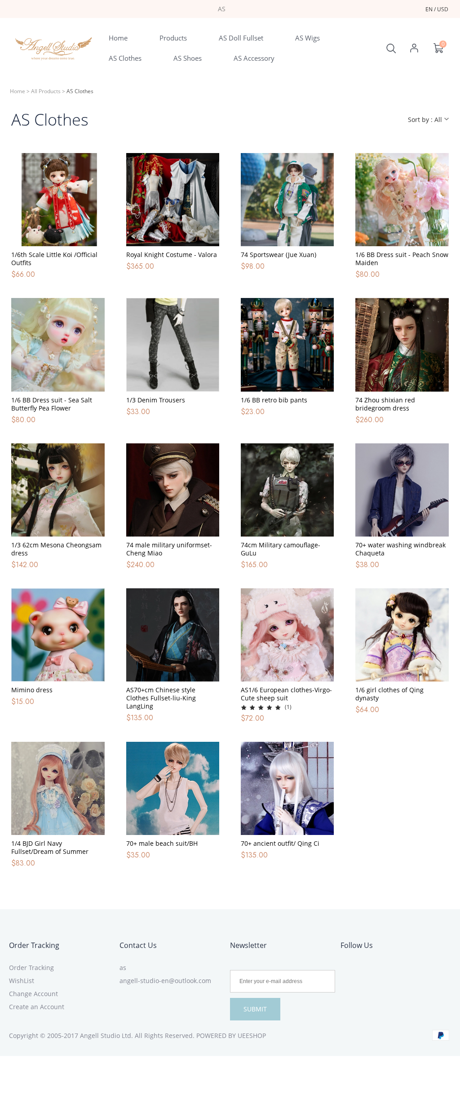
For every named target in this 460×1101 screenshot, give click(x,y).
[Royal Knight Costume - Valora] (172, 199)
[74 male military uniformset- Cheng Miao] (172, 490)
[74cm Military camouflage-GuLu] (287, 490)
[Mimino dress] (57, 634)
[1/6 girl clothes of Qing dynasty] (401, 634)
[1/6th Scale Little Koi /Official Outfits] (57, 199)
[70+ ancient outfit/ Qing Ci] (287, 788)
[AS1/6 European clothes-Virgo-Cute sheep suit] (287, 634)
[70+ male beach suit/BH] (172, 788)
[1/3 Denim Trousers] (172, 344)
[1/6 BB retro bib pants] (287, 344)
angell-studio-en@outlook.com (165, 980)
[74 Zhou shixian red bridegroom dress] (401, 344)
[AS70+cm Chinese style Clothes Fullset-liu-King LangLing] (172, 634)
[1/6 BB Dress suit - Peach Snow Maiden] (401, 199)
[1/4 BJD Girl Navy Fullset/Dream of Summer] (57, 788)
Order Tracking (34, 945)
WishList (21, 980)
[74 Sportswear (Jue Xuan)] (287, 199)
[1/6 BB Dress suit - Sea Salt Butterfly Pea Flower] (57, 344)
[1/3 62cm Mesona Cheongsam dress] (57, 490)
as (122, 967)
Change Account (33, 993)
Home (17, 91)
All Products (46, 91)
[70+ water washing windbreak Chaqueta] (401, 490)
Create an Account (36, 1006)
